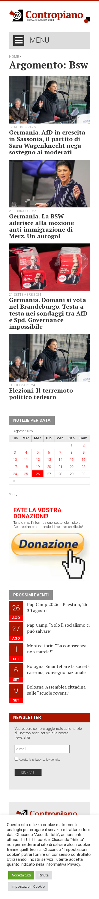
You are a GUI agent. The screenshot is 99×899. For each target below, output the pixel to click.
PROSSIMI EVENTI (31, 595)
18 (26, 467)
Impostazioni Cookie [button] (28, 886)
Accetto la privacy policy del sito (39, 759)
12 (38, 459)
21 (60, 467)
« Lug (13, 494)
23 (83, 467)
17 (15, 467)
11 (26, 459)
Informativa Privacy (62, 864)
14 (60, 459)
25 (26, 474)
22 (71, 467)
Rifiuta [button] (44, 875)
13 (49, 459)
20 (49, 467)
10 (15, 459)
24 (15, 474)
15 (71, 459)
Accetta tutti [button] (21, 875)
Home (14, 57)
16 (83, 459)
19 (38, 467)
